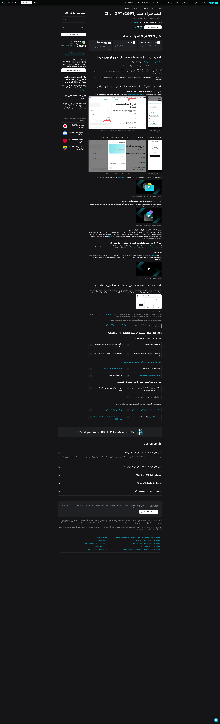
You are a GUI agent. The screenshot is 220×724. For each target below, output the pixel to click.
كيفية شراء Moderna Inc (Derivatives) (97, 549)
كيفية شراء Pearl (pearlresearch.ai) (150, 546)
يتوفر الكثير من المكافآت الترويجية (113, 409)
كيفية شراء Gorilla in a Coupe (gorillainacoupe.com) (146, 543)
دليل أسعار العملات (126, 325)
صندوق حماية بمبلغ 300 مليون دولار (113, 368)
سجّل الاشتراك (158, 62)
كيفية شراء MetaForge (101, 546)
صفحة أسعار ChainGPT (113, 325)
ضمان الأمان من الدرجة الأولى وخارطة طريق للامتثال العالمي (139, 362)
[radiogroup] (138, 28)
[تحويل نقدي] (135, 247)
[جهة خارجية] (121, 177)
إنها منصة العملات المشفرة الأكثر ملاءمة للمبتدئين (146, 409)
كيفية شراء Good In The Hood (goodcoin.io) (148, 540)
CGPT (67, 44)
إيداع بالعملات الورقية (152, 245)
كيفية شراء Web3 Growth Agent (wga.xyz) (96, 543)
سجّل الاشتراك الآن (153, 27)
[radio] (141, 28)
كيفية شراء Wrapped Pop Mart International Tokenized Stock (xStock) (141, 549)
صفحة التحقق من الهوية (146, 71)
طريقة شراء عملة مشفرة (145, 8)
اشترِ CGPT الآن (73, 34)
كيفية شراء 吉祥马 (102, 540)
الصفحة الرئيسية (157, 8)
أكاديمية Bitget (156, 416)
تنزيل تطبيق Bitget (148, 62)
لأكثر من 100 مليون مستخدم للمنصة (110, 314)
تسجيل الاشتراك (26, 2)
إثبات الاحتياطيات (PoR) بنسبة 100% (149, 375)
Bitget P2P (154, 255)
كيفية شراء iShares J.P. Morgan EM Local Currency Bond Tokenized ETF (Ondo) (138, 537)
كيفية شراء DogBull (102, 537)
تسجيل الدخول (37, 2)
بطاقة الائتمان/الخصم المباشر (135, 94)
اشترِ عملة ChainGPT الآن (73, 70)
